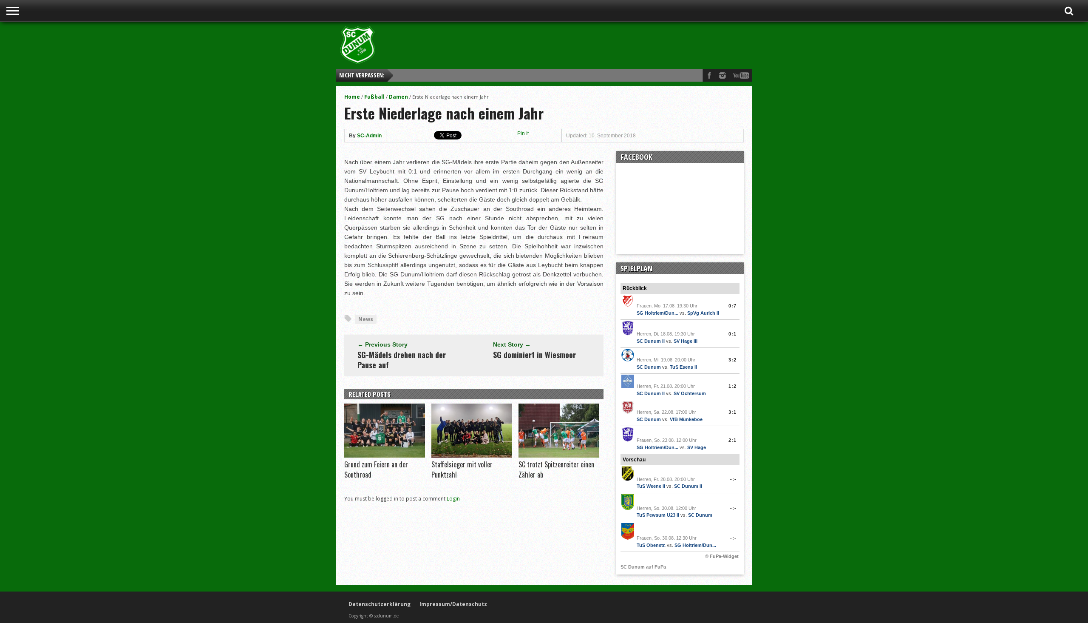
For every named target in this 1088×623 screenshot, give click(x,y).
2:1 (732, 440)
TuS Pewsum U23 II (658, 515)
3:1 (732, 412)
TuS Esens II (683, 367)
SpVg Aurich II (703, 313)
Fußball (374, 96)
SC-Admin (369, 136)
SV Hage (696, 447)
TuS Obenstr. (651, 545)
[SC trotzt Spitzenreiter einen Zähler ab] (558, 455)
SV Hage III (685, 341)
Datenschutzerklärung (379, 604)
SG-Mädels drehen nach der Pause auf (401, 360)
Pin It (523, 134)
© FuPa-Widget (722, 556)
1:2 (732, 386)
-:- (733, 479)
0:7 (732, 305)
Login (453, 498)
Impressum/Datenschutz (453, 604)
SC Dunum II (651, 341)
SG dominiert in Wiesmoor (534, 355)
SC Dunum (649, 367)
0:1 (732, 333)
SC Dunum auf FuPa (643, 566)
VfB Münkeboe (686, 419)
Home (352, 96)
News (365, 319)
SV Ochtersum (690, 393)
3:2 (732, 359)
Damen (398, 96)
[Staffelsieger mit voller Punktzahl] (471, 455)
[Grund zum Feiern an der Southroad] (384, 455)
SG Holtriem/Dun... (657, 313)
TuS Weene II (651, 486)
